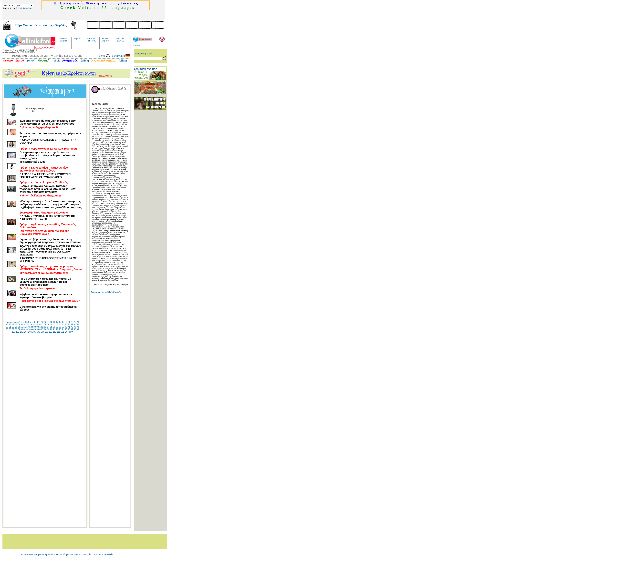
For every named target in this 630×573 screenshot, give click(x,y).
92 (57, 329)
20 (66, 322)
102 (21, 332)
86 (39, 329)
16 (54, 322)
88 (45, 329)
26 (10, 324)
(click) (30, 60)
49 (78, 324)
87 (42, 329)
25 (7, 324)
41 (54, 324)
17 (57, 322)
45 (66, 324)
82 (27, 329)
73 (75, 327)
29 (19, 324)
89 (48, 329)
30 (22, 324)
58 (30, 327)
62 (42, 327)
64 (48, 327)
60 (36, 327)
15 (51, 322)
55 (22, 327)
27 (13, 324)
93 (60, 329)
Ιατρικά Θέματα (74, 554)
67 (57, 327)
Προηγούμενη (12, 322)
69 (63, 327)
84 (33, 329)
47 (72, 324)
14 (48, 322)
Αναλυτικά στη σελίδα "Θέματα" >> (107, 292)
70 (66, 327)
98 (75, 329)
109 (50, 332)
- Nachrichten (118, 55)
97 (72, 329)
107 (42, 332)
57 (27, 327)
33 (30, 324)
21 (69, 322)
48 (75, 324)
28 (16, 324)
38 (45, 324)
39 (48, 324)
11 (39, 322)
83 (30, 329)
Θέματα (42, 554)
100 (13, 332)
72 (72, 327)
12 (42, 322)
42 (57, 324)
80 (22, 329)
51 (10, 327)
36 (39, 324)
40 (51, 324)
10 (36, 322)
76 (10, 329)
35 (36, 324)
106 (38, 332)
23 (75, 322)
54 (19, 327)
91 (54, 329)
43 (60, 324)
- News (102, 55)
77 (13, 329)
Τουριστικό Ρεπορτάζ (56, 554)
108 (46, 332)
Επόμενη (68, 332)
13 (45, 322)
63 (45, 327)
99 (78, 329)
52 (13, 327)
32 (27, 324)
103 (26, 332)
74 (78, 327)
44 (63, 324)
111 (58, 332)
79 (19, 329)
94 (63, 329)
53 (16, 327)
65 (51, 327)
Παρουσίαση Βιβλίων (91, 554)
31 (24, 324)
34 (33, 324)
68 (60, 327)
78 (16, 329)
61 (39, 327)
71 (69, 327)
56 (24, 327)
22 (72, 322)
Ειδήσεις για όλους (29, 554)
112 (62, 332)
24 (78, 322)
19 (63, 322)
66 (54, 327)
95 (66, 329)
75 (7, 329)
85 (36, 329)
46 (69, 324)
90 (51, 329)
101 (17, 332)
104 (30, 332)
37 (42, 324)
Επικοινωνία (107, 554)
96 (69, 329)
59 (33, 327)
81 (24, 329)
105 (34, 332)
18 (60, 322)
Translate (27, 8)
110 (54, 332)
